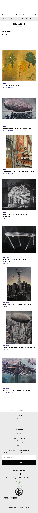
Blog (19, 423)
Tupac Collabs (19, 432)
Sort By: (14, 43)
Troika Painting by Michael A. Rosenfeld (17, 304)
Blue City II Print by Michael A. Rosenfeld (17, 390)
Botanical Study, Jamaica (11, 85)
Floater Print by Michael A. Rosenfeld (16, 128)
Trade (19, 421)
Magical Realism (6, 34)
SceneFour (19, 444)
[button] (19, 484)
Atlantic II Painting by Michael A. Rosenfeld (18, 347)
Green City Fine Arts (19, 442)
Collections (19, 433)
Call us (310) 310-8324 (18, 506)
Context (19, 420)
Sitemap (19, 424)
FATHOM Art (19, 440)
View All (19, 445)
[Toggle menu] (2, 14)
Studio (19, 418)
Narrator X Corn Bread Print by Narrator (18, 172)
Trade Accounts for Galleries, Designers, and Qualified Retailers (19, 19)
